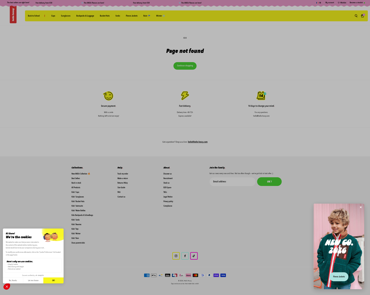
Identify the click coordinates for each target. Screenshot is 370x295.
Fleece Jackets (339, 277)
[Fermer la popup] (360, 207)
